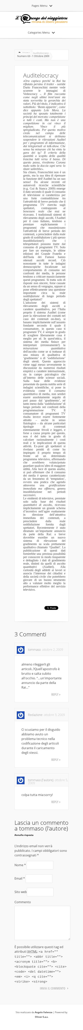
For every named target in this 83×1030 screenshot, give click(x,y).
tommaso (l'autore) (43, 828)
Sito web (20, 892)
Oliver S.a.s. (41, 1016)
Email (19, 878)
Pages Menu (39, 5)
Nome (20, 865)
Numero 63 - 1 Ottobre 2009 (33, 56)
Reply (54, 694)
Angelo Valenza (43, 1012)
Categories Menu (39, 32)
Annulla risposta (23, 835)
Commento (22, 902)
